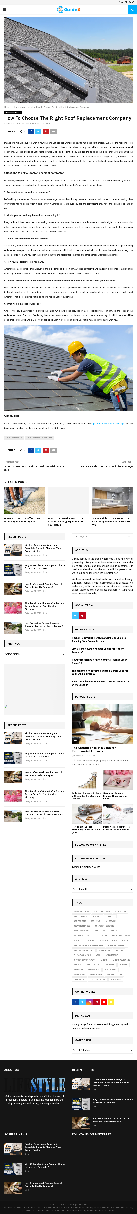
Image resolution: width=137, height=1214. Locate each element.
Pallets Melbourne (121, 960)
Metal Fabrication (82, 955)
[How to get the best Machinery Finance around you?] (87, 814)
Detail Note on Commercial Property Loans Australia (117, 828)
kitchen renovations (83, 950)
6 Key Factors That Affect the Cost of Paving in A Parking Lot (24, 520)
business (110, 916)
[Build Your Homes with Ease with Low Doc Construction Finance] (87, 780)
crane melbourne (82, 931)
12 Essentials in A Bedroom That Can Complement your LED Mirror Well (112, 521)
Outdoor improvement (84, 960)
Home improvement (117, 946)
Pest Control (93, 965)
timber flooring (97, 979)
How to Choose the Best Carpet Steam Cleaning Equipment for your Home (66, 521)
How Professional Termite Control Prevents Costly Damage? (43, 586)
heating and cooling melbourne (88, 946)
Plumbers (78, 970)
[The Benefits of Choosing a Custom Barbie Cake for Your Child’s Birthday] (13, 608)
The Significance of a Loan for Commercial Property (94, 749)
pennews (78, 965)
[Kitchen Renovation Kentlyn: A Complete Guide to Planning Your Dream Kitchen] (13, 550)
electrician (102, 936)
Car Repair (95, 921)
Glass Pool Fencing (108, 941)
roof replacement (14, 438)
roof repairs (110, 970)
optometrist (111, 955)
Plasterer (109, 965)
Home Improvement (13, 112)
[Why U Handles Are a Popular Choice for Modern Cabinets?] (13, 570)
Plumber (123, 965)
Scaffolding (79, 975)
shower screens (114, 975)
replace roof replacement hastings (108, 423)
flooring (90, 941)
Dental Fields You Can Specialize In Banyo (107, 466)
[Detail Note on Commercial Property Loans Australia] (118, 814)
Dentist (114, 931)
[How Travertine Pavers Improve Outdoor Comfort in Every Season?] (13, 628)
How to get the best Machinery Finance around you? (86, 830)
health (125, 941)
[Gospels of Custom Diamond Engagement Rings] (118, 780)
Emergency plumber (121, 936)
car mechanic (80, 921)
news (98, 955)
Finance (77, 941)
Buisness (97, 916)
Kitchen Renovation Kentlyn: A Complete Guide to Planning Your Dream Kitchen (43, 548)
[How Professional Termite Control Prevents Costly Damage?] (13, 589)
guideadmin (12, 123)
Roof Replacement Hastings (39, 438)
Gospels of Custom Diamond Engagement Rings (115, 796)
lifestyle (119, 950)
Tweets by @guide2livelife (86, 867)
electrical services (83, 936)
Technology (79, 979)
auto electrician (102, 912)
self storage (96, 975)
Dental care (100, 931)
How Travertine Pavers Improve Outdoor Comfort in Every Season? (44, 624)
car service (110, 921)
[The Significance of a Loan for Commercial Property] (102, 724)
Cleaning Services (82, 926)
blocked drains (81, 916)
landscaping (104, 950)
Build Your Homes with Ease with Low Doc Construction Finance (86, 796)
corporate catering (104, 926)
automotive (120, 912)
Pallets (103, 960)
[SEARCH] (129, 536)
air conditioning (81, 912)
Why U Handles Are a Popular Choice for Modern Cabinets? (45, 567)
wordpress (116, 979)
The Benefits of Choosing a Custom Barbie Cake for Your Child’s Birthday (44, 606)
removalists (93, 970)
